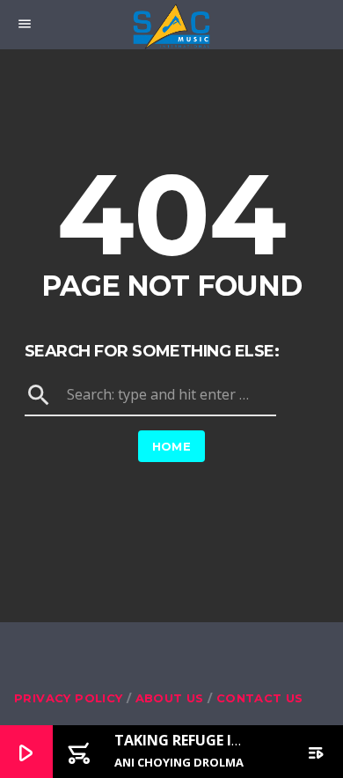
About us (169, 698)
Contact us (259, 698)
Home (172, 446)
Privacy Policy (68, 698)
